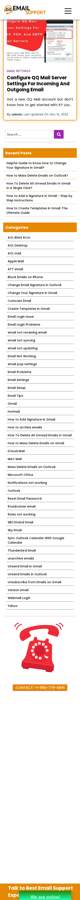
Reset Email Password (25, 498)
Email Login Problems (24, 324)
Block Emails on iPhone (25, 277)
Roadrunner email (22, 506)
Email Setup (17, 388)
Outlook (14, 490)
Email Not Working (22, 356)
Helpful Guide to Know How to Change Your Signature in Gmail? (36, 165)
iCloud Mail (16, 451)
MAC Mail (15, 459)
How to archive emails (25, 427)
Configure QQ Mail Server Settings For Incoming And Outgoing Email (38, 83)
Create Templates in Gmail (29, 309)
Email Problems (19, 372)
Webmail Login (19, 598)
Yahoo (13, 606)
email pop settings (22, 364)
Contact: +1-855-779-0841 (40, 687)
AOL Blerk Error (19, 237)
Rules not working (21, 514)
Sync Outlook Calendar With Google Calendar (36, 540)
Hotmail (14, 411)
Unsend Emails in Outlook (27, 574)
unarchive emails (21, 558)
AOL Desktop (18, 245)
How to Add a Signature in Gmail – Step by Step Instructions (39, 198)
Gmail (12, 403)
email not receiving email (27, 332)
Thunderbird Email (22, 550)
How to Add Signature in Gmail (31, 419)
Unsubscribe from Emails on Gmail (34, 582)
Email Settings (18, 71)
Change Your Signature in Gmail (32, 293)
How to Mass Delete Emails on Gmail (36, 443)
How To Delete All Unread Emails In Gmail (40, 435)
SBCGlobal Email (20, 522)
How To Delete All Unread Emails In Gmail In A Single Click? (38, 185)
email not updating (23, 348)
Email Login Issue (21, 316)
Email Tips (15, 396)
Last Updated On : (46, 114)
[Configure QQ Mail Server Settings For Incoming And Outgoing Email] (40, 40)
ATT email (15, 269)
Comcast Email (19, 301)
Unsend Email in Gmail (25, 566)
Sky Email (15, 530)
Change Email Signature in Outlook (35, 285)
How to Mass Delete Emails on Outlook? (37, 175)
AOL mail (14, 253)
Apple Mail (16, 261)
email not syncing (21, 340)
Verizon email (18, 590)
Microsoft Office (20, 475)
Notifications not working (27, 483)
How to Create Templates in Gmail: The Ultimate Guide (37, 210)
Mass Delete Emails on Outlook (32, 467)
